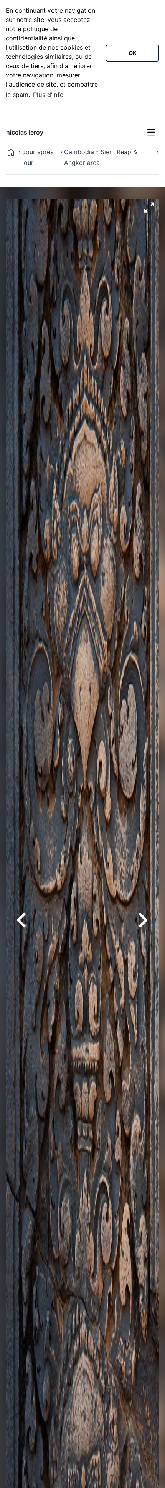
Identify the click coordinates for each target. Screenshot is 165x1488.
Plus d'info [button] (48, 94)
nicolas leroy (24, 132)
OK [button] (133, 53)
